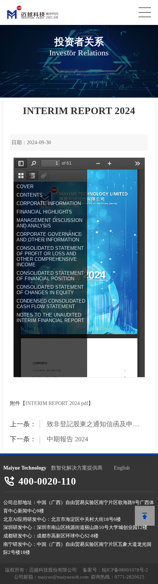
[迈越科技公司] (48, 12)
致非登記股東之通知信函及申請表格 (93, 424)
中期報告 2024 (67, 439)
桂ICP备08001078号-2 (125, 570)
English (122, 468)
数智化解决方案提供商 (77, 468)
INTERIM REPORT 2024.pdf (56, 403)
